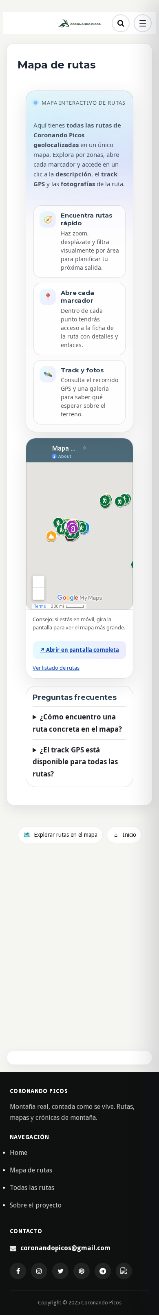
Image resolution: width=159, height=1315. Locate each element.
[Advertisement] (79, 951)
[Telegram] (103, 1271)
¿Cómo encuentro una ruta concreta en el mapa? (77, 723)
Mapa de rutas (31, 1170)
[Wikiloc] (124, 1271)
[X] (60, 1271)
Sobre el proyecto (36, 1205)
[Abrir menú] (143, 23)
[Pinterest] (81, 1271)
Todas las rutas (32, 1188)
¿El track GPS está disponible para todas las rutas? (75, 762)
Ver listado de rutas (56, 667)
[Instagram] (39, 1271)
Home (18, 1153)
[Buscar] (121, 23)
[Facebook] (18, 1271)
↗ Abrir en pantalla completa (79, 649)
